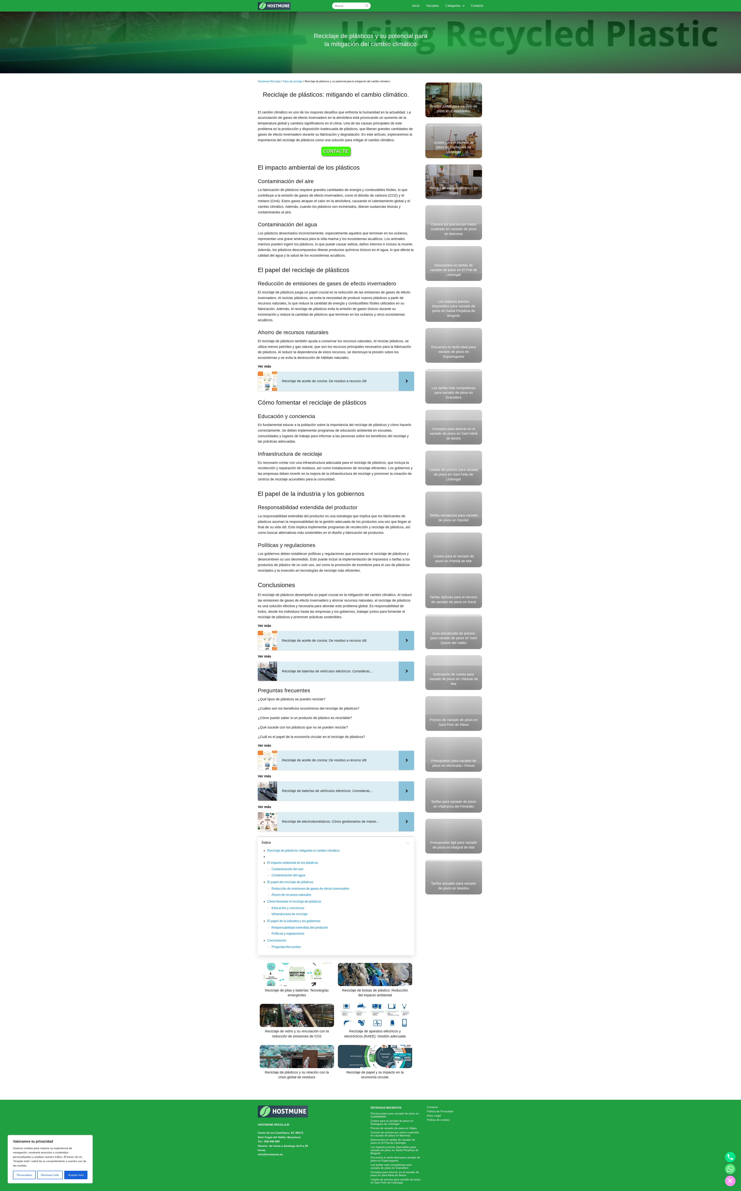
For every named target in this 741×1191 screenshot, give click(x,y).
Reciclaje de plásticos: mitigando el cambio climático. (303, 850)
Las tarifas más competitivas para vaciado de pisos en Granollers (391, 1166)
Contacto (477, 5)
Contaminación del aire (287, 869)
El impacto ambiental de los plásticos (292, 862)
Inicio (416, 5)
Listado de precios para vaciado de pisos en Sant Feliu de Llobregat (395, 1181)
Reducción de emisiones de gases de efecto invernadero (310, 888)
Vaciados (432, 5)
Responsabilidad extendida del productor (300, 927)
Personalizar (24, 1175)
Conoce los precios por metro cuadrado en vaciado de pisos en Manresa (394, 1134)
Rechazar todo (50, 1175)
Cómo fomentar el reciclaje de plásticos (294, 901)
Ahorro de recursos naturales (291, 894)
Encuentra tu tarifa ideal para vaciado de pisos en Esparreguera (395, 1159)
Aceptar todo (76, 1175)
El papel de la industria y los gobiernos (293, 921)
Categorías (452, 5)
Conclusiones (276, 940)
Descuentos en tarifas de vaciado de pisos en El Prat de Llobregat (392, 1141)
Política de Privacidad (440, 1111)
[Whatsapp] (730, 1169)
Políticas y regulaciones (288, 933)
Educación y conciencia (288, 908)
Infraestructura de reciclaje (290, 914)
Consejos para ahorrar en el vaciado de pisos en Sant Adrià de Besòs (394, 1174)
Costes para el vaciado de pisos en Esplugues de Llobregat (391, 1122)
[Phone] (730, 1157)
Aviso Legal (434, 1115)
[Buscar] (367, 6)
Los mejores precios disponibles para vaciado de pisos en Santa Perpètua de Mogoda (394, 1150)
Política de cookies (438, 1119)
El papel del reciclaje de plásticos (290, 882)
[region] (50, 1159)
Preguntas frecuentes (286, 946)
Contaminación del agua (288, 875)
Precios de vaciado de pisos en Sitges (393, 1128)
